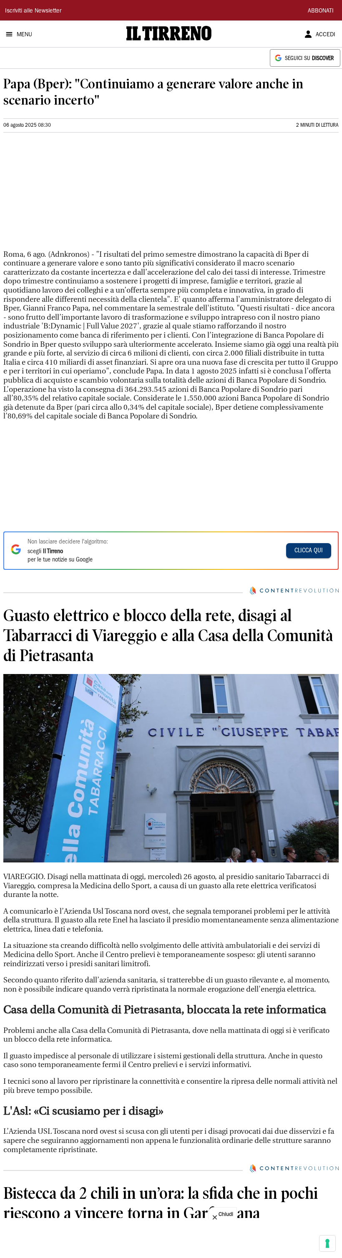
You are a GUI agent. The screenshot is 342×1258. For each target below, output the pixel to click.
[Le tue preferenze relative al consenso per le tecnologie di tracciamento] (327, 1243)
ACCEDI (325, 35)
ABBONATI (321, 11)
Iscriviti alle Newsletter (33, 11)
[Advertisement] (65, 195)
